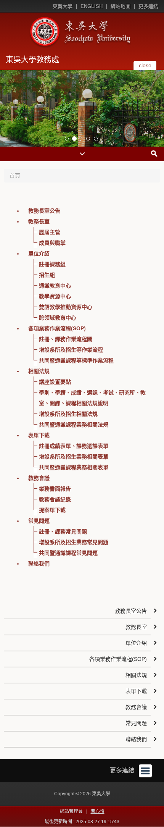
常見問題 (39, 521)
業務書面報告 (55, 489)
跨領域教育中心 (57, 318)
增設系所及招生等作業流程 (71, 350)
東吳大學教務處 (32, 59)
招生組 (47, 275)
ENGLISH (91, 6)
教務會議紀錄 (55, 499)
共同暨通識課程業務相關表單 (73, 467)
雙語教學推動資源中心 (65, 307)
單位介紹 (39, 253)
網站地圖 (120, 6)
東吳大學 (62, 6)
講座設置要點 (55, 382)
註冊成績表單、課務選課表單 (73, 446)
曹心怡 (98, 811)
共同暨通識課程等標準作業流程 (76, 360)
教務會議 (39, 478)
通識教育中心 (55, 286)
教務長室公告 (44, 211)
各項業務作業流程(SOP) (57, 328)
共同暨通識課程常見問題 (68, 553)
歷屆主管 (49, 232)
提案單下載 (52, 510)
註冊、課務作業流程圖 (65, 339)
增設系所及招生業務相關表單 (73, 457)
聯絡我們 (39, 563)
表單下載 (39, 435)
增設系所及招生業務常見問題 (73, 542)
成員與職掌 (52, 243)
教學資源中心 (55, 296)
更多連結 (148, 6)
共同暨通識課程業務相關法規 (73, 425)
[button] (7, 108)
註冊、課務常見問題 (63, 531)
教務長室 (39, 221)
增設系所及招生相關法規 (68, 414)
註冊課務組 (52, 264)
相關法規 (39, 371)
